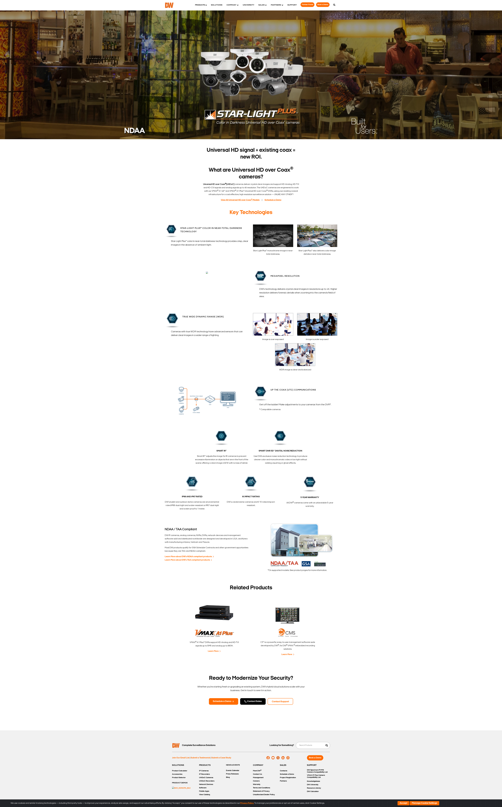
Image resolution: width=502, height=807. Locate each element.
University (248, 5)
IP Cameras (204, 771)
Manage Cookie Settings (424, 803)
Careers (256, 781)
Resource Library (314, 788)
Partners (283, 781)
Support (292, 5)
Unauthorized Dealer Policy (264, 795)
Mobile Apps (204, 791)
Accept (403, 803)
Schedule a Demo (222, 701)
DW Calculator (313, 791)
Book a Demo (322, 5)
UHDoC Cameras (206, 778)
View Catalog (204, 795)
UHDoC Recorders (206, 781)
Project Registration (288, 778)
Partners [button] (276, 5)
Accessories (177, 774)
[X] (278, 758)
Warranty (256, 784)
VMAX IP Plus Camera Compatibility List (316, 776)
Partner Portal (307, 5)
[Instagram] (288, 758)
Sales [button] (261, 5)
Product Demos (179, 783)
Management (258, 778)
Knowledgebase (313, 781)
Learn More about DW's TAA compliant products (187, 560)
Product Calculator (179, 771)
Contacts (283, 771)
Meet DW (257, 771)
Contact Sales (254, 701)
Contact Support (280, 702)
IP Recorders (204, 774)
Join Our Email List (180, 758)
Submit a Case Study (221, 758)
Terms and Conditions (261, 788)
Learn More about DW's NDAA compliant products (188, 557)
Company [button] (231, 5)
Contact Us (257, 774)
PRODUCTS (205, 765)
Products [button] (200, 5)
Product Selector (179, 778)
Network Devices (206, 784)
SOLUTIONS (178, 765)
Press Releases (232, 774)
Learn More (213, 651)
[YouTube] (273, 758)
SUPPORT (312, 765)
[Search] (334, 5)
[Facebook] (268, 758)
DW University (312, 785)
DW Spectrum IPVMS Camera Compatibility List (317, 771)
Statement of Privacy (261, 791)
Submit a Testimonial (200, 758)
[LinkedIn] (283, 758)
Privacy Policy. (247, 803)
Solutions (216, 5)
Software (202, 788)
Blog (228, 777)
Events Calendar (232, 771)
